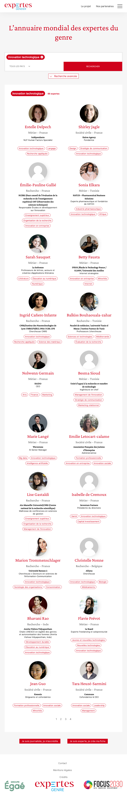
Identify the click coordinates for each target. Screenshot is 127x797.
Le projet (86, 6)
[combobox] (63, 57)
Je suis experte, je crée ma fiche (87, 741)
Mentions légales (62, 770)
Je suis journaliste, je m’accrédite (40, 741)
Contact (62, 763)
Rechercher (93, 66)
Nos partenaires (105, 6)
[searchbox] (69, 57)
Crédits (63, 777)
